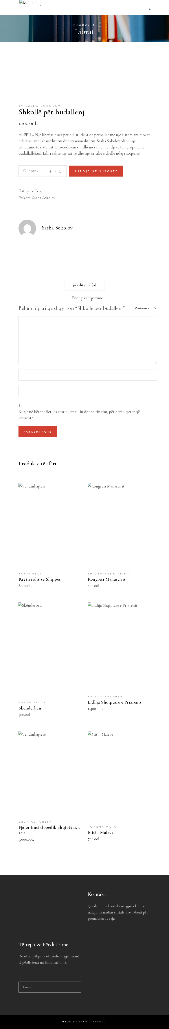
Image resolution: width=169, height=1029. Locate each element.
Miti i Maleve (101, 832)
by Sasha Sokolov (39, 106)
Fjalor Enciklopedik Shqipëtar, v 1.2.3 (49, 830)
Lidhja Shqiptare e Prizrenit (115, 702)
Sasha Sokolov (43, 197)
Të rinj (40, 190)
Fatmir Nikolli (93, 1022)
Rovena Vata (102, 827)
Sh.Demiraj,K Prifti (109, 573)
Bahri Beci (30, 573)
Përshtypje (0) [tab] (84, 284)
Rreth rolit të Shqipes (39, 579)
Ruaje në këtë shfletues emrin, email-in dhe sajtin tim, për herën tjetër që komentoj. (79, 414)
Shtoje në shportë (96, 171)
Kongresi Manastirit (107, 579)
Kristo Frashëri (106, 696)
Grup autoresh (35, 822)
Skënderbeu (29, 708)
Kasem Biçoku (33, 702)
